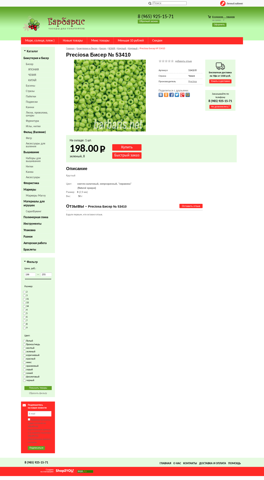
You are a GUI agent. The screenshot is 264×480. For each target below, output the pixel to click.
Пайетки (31, 96)
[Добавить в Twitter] (177, 95)
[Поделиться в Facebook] (171, 95)
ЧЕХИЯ (32, 75)
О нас (177, 463)
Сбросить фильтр (38, 393)
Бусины (30, 85)
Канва (29, 172)
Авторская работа (35, 243)
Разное (28, 236)
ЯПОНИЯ (33, 69)
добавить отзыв (183, 61)
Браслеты (30, 249)
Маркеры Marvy (36, 195)
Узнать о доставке (220, 81)
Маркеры (30, 189)
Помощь (234, 463)
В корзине (223, 17)
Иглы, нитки (33, 126)
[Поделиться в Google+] (182, 95)
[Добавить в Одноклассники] (166, 95)
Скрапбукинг (33, 211)
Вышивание (31, 152)
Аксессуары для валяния (35, 145)
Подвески (32, 102)
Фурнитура (32, 121)
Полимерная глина (36, 217)
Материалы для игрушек (34, 203)
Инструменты (32, 223)
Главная (165, 463)
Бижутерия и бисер (36, 58)
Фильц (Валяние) (35, 132)
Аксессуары (33, 177)
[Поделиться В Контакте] (161, 95)
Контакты (190, 463)
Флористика (31, 183)
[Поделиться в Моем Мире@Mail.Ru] (188, 95)
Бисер (29, 64)
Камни (30, 107)
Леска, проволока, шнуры (37, 114)
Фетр (29, 138)
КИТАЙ (32, 80)
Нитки (29, 166)
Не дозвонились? (220, 106)
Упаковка (29, 230)
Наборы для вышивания (33, 160)
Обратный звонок (148, 21)
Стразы (30, 91)
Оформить (219, 24)
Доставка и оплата (212, 463)
